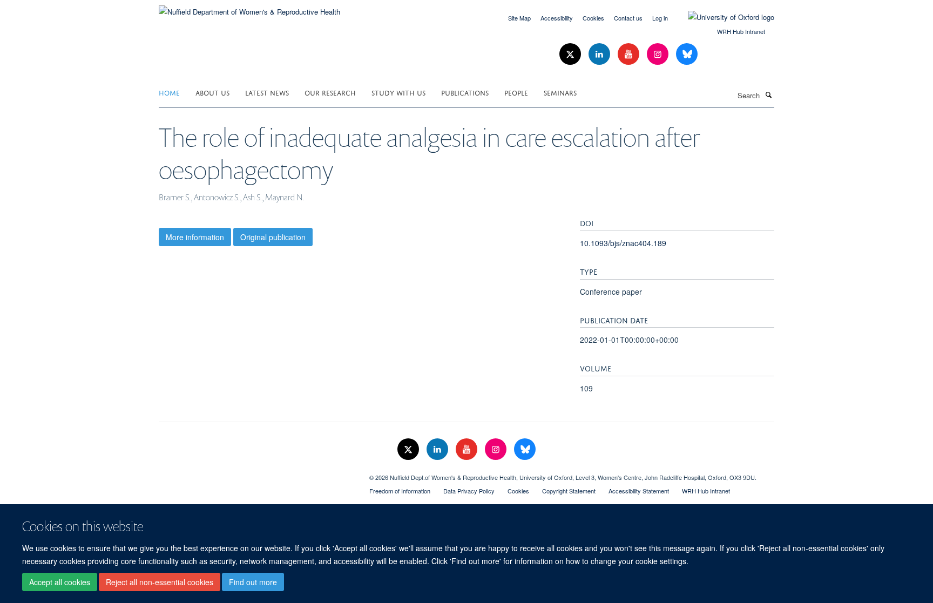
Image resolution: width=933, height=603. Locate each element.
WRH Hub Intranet (741, 31)
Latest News (267, 92)
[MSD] (256, 473)
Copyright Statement (569, 490)
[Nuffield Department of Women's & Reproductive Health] (249, 8)
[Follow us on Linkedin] (600, 54)
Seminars (560, 92)
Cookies (593, 17)
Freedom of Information (399, 490)
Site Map (519, 17)
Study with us (398, 92)
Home (169, 92)
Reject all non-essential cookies (159, 582)
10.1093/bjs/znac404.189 (623, 243)
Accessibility (556, 17)
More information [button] (195, 237)
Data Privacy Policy (469, 490)
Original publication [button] (273, 237)
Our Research (330, 92)
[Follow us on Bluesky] (687, 54)
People (516, 92)
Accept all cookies (59, 582)
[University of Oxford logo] (723, 17)
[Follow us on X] (571, 54)
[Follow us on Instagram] (659, 54)
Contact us (628, 17)
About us (212, 92)
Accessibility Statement (639, 490)
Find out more (253, 582)
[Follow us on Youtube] (629, 54)
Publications (465, 92)
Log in (660, 17)
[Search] (768, 94)
